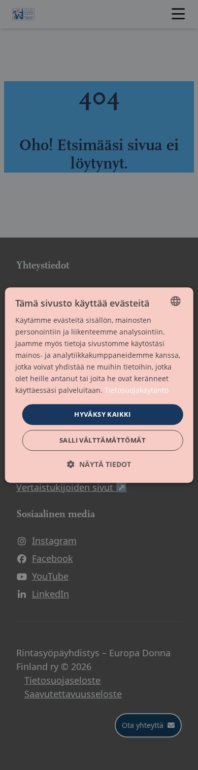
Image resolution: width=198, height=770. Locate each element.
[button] (99, 464)
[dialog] (99, 385)
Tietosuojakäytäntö (137, 390)
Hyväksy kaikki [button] (102, 414)
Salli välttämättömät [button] (102, 440)
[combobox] (175, 301)
